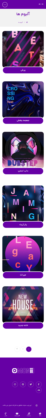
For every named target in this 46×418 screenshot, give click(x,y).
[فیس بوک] (39, 384)
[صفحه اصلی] (27, 22)
